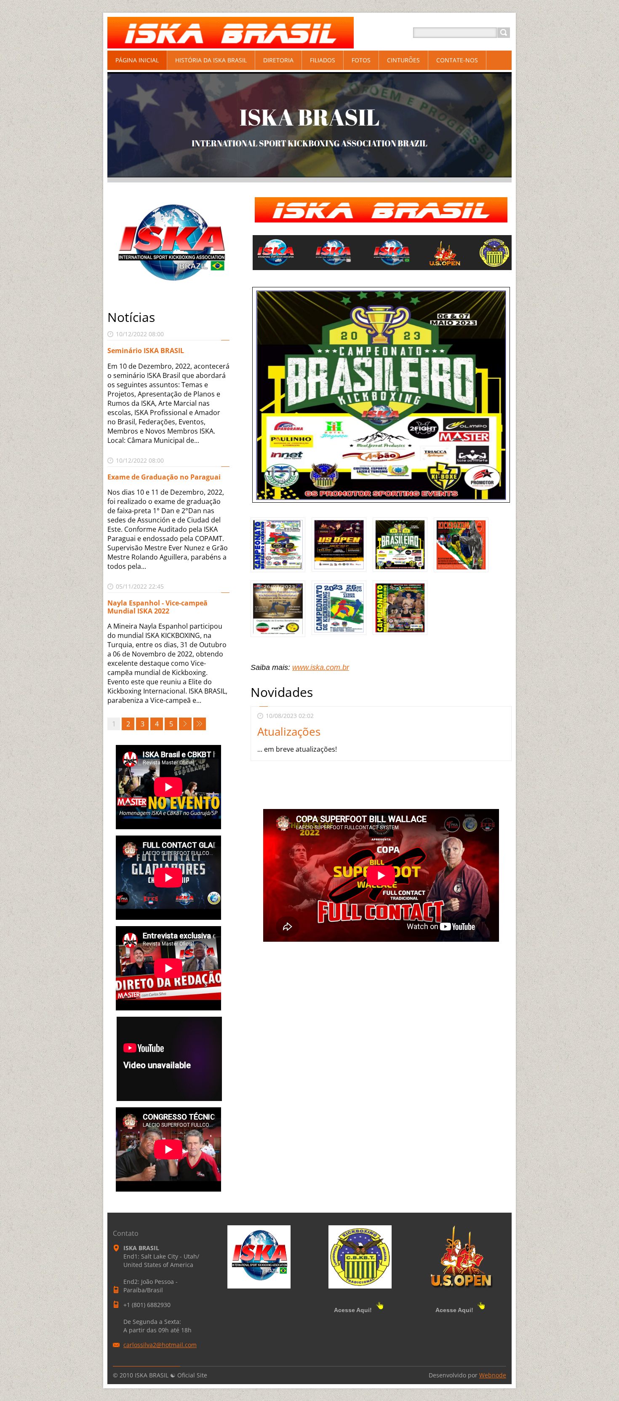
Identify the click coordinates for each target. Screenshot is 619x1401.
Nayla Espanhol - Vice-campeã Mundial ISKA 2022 (157, 607)
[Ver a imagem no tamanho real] (278, 544)
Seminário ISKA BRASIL (145, 350)
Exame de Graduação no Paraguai (164, 477)
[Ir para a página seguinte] (185, 724)
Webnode (492, 1375)
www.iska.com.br (320, 667)
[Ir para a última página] (199, 724)
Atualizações (288, 731)
